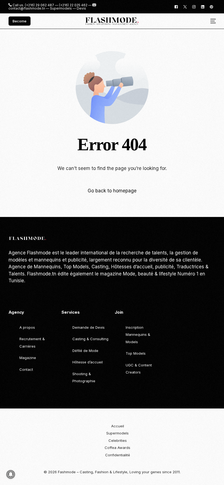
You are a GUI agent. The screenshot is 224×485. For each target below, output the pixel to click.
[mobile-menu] (211, 21)
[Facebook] (176, 6)
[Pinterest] (211, 6)
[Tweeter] (185, 6)
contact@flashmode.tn (26, 8)
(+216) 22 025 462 (73, 5)
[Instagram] (194, 6)
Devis (81, 8)
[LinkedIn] (202, 6)
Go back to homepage (112, 190)
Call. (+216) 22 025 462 (34, 293)
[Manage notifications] (10, 474)
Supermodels (61, 8)
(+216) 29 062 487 (39, 5)
